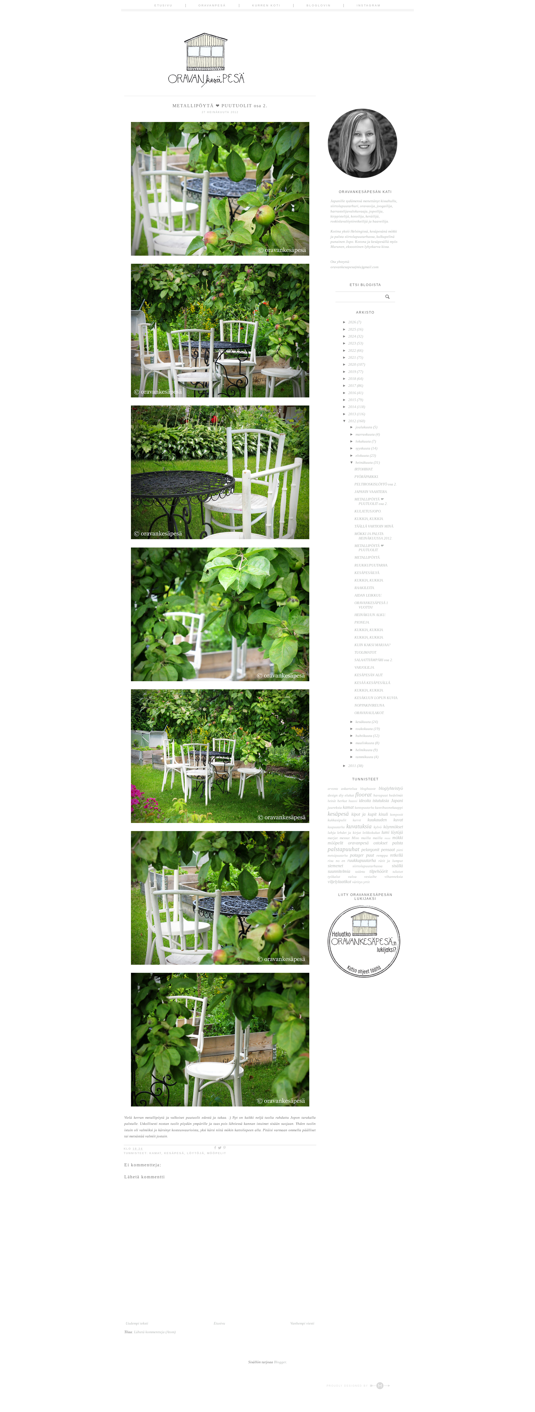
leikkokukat (371, 832)
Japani (397, 800)
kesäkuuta (364, 722)
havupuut (380, 795)
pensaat (388, 849)
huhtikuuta (364, 736)
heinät (332, 801)
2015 (352, 400)
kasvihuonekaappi (389, 807)
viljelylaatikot (339, 881)
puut (370, 855)
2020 (352, 364)
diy (341, 795)
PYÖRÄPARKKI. (366, 477)
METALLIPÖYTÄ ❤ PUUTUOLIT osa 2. (371, 501)
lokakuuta (364, 441)
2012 (352, 421)
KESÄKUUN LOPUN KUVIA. (376, 698)
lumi (385, 832)
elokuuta (363, 455)
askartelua (349, 788)
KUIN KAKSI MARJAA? (372, 645)
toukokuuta (365, 729)
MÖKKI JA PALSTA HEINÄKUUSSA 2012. (373, 536)
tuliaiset (398, 872)
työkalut (334, 876)
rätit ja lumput (390, 861)
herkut (342, 801)
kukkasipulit (337, 820)
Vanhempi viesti (302, 1323)
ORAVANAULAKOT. (369, 713)
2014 (352, 407)
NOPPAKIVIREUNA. (369, 705)
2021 (352, 357)
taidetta (360, 872)
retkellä (396, 855)
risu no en (336, 861)
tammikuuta (365, 757)
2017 (352, 385)
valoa (352, 876)
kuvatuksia (359, 826)
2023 (352, 343)
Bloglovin (319, 5)
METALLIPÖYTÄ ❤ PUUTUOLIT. (368, 548)
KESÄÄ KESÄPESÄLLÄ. (372, 683)
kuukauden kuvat (385, 819)
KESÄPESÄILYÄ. (367, 573)
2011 (352, 766)
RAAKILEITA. (364, 588)
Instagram (369, 5)
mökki (397, 837)
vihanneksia (394, 876)
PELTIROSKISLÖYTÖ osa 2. (375, 484)
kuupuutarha (336, 827)
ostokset (380, 843)
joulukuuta (364, 427)
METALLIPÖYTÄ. (367, 557)
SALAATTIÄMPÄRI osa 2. (373, 660)
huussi (353, 801)
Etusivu (163, 5)
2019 (352, 372)
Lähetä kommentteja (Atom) (155, 1332)
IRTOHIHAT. (363, 469)
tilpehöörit (378, 871)
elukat (349, 795)
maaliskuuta (365, 743)
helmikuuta (364, 750)
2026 (352, 322)
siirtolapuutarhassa (367, 866)
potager (357, 855)
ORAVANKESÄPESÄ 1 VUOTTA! (371, 605)
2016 (352, 393)
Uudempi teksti (137, 1323)
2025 (352, 329)
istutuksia (381, 800)
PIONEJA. (362, 622)
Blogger (280, 1362)
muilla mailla (372, 838)
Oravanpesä (212, 5)
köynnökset (393, 826)
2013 (352, 414)
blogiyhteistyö (391, 788)
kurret (357, 820)
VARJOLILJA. (364, 667)
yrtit (366, 882)
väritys (357, 882)
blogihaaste (368, 789)
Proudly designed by (348, 1385)
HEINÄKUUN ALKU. (370, 615)
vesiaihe (370, 876)
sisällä (397, 865)
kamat (155, 1153)
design (333, 795)
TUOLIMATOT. (365, 652)
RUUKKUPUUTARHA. (371, 565)
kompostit (396, 815)
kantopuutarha (364, 808)
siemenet (335, 865)
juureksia (335, 807)
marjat (333, 838)
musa (387, 838)
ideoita (365, 800)
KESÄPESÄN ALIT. (368, 675)
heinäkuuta (365, 462)
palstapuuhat (343, 849)
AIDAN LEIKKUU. (368, 595)
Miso (355, 838)
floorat (363, 794)
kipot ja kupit (363, 814)
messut (345, 838)
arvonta (333, 789)
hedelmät (396, 795)
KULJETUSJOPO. (367, 511)
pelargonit (370, 849)
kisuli (383, 814)
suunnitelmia (339, 871)
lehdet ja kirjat (349, 832)
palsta (397, 843)
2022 (352, 350)
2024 (352, 336)
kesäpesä (174, 1153)
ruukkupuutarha (361, 860)
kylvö (378, 827)
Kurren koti (266, 5)
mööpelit (216, 1153)
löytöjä (195, 1153)
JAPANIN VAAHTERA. (371, 492)
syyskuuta (363, 448)
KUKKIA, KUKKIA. (369, 519)
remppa (382, 855)
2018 (352, 379)
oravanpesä (358, 843)
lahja (332, 832)
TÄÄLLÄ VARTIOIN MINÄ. (374, 526)
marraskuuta (366, 434)
